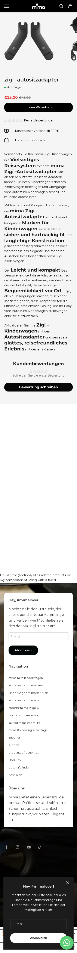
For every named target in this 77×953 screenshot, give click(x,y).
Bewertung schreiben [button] (38, 387)
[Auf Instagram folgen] (17, 847)
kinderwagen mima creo (26, 685)
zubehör (14, 737)
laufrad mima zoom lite (24, 722)
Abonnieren (38, 938)
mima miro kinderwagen (26, 678)
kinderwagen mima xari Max (28, 692)
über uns (15, 760)
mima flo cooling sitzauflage (28, 730)
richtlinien (15, 775)
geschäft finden (19, 767)
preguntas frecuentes (24, 752)
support (14, 745)
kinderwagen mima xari (25, 700)
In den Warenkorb (39, 107)
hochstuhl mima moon (24, 715)
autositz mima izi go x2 (24, 707)
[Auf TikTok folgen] (40, 847)
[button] (13, 120)
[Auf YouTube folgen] (29, 847)
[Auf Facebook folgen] (6, 847)
